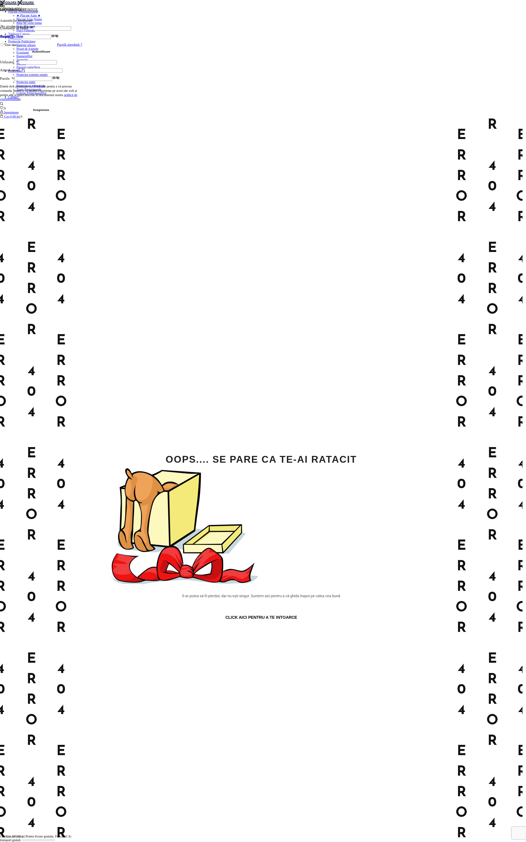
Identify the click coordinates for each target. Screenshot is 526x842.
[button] (261, 617)
